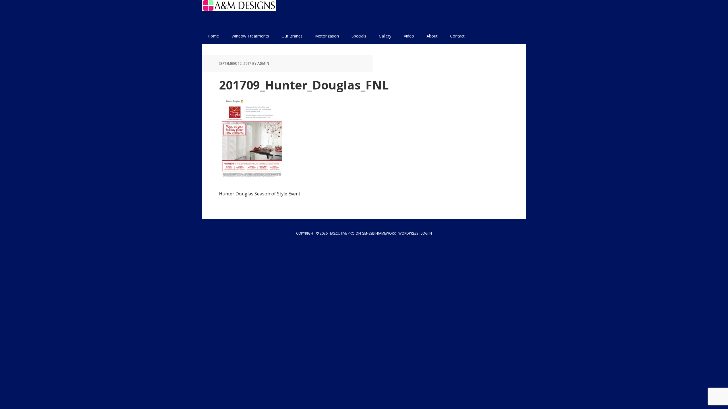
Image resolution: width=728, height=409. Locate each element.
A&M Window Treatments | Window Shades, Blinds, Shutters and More (239, 14)
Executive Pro (342, 233)
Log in (426, 233)
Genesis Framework (379, 233)
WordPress (408, 233)
